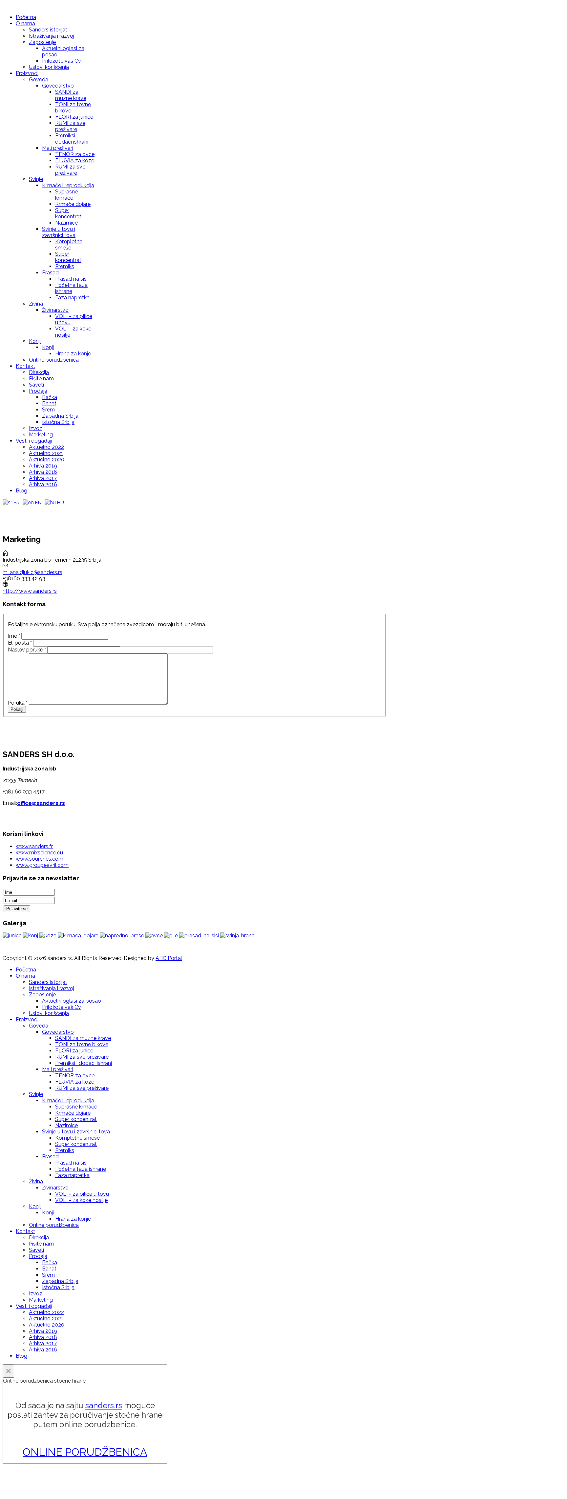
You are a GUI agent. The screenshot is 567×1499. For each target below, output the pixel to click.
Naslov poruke (27, 650)
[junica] (13, 935)
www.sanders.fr (34, 846)
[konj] (31, 935)
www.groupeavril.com (42, 865)
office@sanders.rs (41, 803)
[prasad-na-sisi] (199, 935)
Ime (14, 636)
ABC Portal (169, 958)
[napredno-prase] (122, 935)
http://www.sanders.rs (30, 591)
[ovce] (154, 935)
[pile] (171, 935)
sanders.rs (103, 1405)
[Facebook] (8, 511)
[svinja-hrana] (237, 935)
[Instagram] (33, 511)
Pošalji (16, 709)
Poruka (18, 703)
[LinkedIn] (46, 511)
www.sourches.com (39, 859)
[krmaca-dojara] (79, 935)
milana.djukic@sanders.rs (32, 572)
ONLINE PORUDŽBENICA (85, 1452)
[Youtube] (21, 511)
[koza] (48, 935)
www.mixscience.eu (39, 852)
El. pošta (20, 643)
